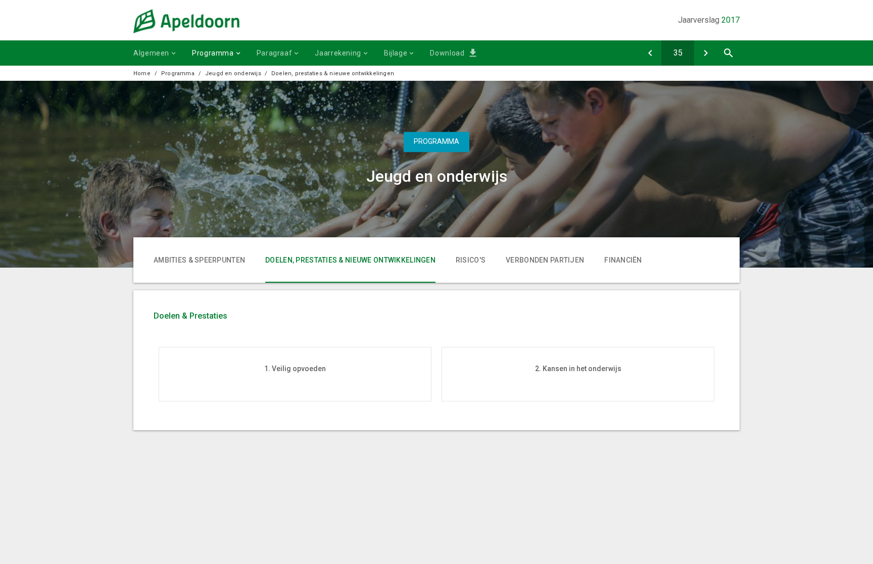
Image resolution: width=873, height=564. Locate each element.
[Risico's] (705, 53)
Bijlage (395, 53)
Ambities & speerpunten (199, 260)
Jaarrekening (338, 53)
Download (447, 53)
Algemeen (151, 53)
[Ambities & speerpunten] (650, 53)
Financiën (623, 260)
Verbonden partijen (545, 260)
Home (142, 73)
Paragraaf (275, 53)
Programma (213, 53)
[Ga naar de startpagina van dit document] (186, 30)
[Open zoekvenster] (728, 53)
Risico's (471, 260)
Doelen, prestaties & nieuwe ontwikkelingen (332, 73)
